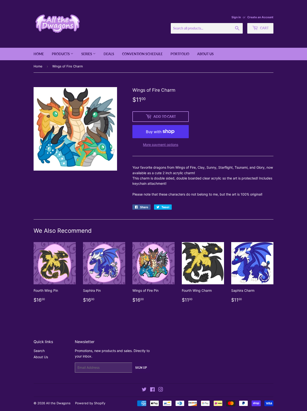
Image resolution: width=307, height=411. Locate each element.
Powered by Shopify (90, 403)
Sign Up (141, 367)
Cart (264, 28)
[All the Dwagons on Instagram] (160, 390)
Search (39, 351)
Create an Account (260, 17)
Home (39, 54)
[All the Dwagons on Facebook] (152, 390)
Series (87, 54)
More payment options (160, 145)
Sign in (236, 17)
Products (61, 54)
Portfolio (180, 54)
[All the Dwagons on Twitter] (144, 390)
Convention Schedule (142, 54)
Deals (109, 54)
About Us (205, 54)
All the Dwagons (58, 403)
